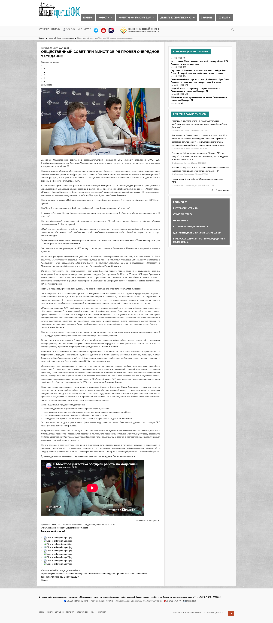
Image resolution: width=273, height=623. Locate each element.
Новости (104, 17)
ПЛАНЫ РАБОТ (180, 202)
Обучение (206, 17)
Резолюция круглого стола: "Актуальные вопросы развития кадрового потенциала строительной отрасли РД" (200, 169)
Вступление (44, 29)
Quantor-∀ (219, 612)
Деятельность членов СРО (176, 17)
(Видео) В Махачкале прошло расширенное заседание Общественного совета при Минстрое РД (195, 90)
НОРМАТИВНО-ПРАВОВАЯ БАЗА (135, 17)
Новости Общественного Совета (72, 528)
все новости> (177, 103)
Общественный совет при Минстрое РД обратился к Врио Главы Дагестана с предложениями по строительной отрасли (200, 81)
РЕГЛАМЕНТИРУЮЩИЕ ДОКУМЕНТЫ (190, 226)
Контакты (224, 17)
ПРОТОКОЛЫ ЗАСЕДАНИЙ (185, 208)
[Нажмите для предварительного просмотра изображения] (100, 121)
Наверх (44, 580)
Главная (87, 17)
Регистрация (101, 612)
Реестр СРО (56, 29)
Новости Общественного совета (61, 38)
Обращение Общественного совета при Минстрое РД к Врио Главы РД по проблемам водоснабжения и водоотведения (198, 72)
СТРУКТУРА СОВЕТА (182, 214)
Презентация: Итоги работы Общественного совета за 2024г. (197, 180)
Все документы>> (221, 190)
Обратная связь (82, 612)
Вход (92, 612)
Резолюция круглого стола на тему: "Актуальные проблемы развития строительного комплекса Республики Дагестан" (199, 124)
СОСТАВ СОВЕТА (180, 220)
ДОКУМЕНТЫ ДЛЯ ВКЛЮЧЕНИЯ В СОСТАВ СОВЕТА (197, 232)
